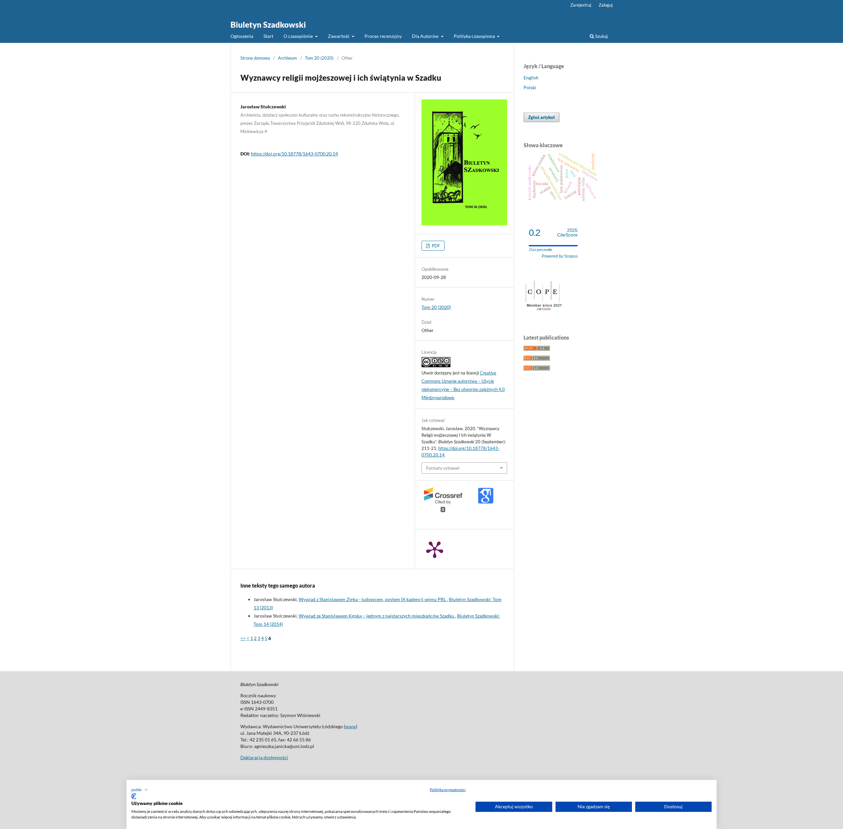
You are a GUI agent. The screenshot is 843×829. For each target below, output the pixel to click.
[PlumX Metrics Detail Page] (434, 549)
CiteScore (567, 232)
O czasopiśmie (299, 36)
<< (243, 638)
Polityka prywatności (448, 789)
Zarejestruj (580, 5)
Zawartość (339, 36)
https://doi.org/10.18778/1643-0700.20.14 (294, 153)
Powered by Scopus (560, 256)
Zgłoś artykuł (541, 117)
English (531, 77)
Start (268, 36)
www (350, 726)
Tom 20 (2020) (319, 58)
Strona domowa (255, 58)
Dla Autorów (426, 36)
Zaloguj (605, 5)
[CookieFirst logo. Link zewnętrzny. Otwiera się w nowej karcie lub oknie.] (133, 796)
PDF (435, 245)
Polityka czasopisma (475, 36)
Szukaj (601, 36)
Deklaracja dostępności (264, 757)
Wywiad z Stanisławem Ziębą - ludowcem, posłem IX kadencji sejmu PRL (373, 599)
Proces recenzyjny (383, 36)
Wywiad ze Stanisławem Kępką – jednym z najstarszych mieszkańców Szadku (377, 616)
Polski (530, 87)
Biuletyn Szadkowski (268, 24)
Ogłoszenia (242, 36)
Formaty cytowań (442, 468)
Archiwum (287, 58)
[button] (139, 789)
